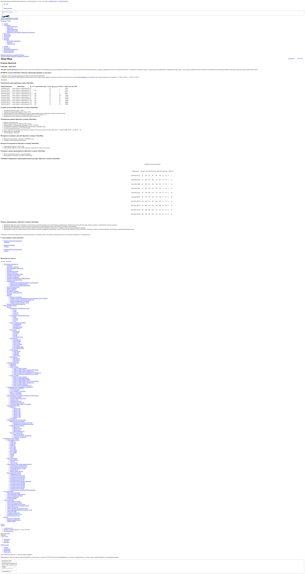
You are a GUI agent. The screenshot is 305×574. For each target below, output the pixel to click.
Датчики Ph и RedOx (16, 397)
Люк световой (14, 462)
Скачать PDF (291, 58)
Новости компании (12, 26)
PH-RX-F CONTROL (16, 394)
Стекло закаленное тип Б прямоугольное (18, 505)
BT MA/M (16, 332)
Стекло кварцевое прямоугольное (16, 494)
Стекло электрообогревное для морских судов (19, 510)
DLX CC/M (16, 342)
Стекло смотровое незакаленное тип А (17, 508)
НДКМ (12, 454)
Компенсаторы (11, 281)
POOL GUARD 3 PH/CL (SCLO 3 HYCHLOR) (26, 381)
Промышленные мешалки (17, 425)
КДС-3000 (13, 448)
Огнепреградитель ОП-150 (17, 478)
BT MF (15, 335)
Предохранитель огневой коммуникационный (22, 490)
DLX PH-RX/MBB (18, 347)
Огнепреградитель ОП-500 (17, 482)
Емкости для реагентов (16, 432)
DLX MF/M (16, 345)
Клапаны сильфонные (13, 277)
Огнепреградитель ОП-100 (17, 487)
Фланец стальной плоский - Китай (19, 302)
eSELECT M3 (17, 417)
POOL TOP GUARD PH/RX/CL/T (22, 385)
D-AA (15, 310)
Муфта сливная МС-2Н (16, 471)
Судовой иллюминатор (13, 512)
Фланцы (9, 295)
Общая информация (12, 29)
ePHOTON (13, 365)
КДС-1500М (13, 451)
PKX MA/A (16, 358)
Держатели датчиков (15, 401)
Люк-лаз (12, 461)
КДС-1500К (13, 450)
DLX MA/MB (17, 341)
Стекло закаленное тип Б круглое (16, 504)
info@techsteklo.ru (82, 77)
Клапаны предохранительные (15, 274)
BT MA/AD (16, 331)
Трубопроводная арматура (11, 49)
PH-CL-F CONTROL (16, 392)
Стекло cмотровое (9, 500)
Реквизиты (10, 28)
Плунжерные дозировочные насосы (20, 315)
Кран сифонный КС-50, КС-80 (18, 467)
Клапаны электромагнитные (14, 279)
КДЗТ (11, 457)
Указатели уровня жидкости (14, 292)
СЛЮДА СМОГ (11, 521)
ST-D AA (15, 312)
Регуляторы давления (13, 291)
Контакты (6, 39)
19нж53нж (7, 242)
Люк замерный (14, 460)
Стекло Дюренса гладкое (13, 501)
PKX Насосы (13, 357)
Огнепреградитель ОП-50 (17, 488)
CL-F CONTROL (14, 390)
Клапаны (9, 269)
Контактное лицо (6, 560)
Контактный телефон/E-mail (9, 563)
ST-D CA (15, 314)
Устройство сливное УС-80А (18, 468)
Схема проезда (11, 43)
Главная (6, 23)
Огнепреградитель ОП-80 (17, 480)
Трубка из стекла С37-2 (13, 515)
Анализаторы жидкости (13, 405)
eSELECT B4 (16, 412)
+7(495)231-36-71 (53, 1)
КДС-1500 (13, 447)
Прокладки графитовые (13, 518)
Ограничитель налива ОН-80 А (18, 465)
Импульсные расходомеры (17, 421)
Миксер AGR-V (17, 428)
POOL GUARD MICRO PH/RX (21, 380)
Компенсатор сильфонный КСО (19, 284)
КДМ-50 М (13, 442)
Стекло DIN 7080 (11, 511)
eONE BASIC (17, 351)
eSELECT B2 (16, 410)
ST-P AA (15, 318)
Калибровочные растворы (17, 402)
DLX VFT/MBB (17, 344)
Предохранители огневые (14, 472)
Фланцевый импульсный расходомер (23, 424)
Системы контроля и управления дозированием (20, 387)
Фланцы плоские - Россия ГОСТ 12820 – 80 (22, 300)
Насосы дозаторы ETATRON (18, 322)
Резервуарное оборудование (11, 438)
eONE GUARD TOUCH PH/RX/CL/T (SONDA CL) (27, 372)
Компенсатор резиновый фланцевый (20, 285)
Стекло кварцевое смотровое (15, 495)
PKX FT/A (16, 361)
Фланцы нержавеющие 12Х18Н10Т (19, 301)
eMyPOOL (13, 364)
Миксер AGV (17, 430)
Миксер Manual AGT (19, 431)
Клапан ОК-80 (14, 470)
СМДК (12, 455)
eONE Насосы (14, 350)
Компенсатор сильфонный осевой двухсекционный (24, 282)
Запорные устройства (13, 267)
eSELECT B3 (16, 411)
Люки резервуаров (12, 458)
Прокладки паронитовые (14, 520)
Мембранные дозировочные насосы (20, 308)
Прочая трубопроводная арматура (16, 304)
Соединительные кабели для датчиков (20, 404)
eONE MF (16, 354)
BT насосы (13, 330)
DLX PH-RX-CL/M (18, 348)
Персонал (9, 42)
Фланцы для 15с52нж (16, 297)
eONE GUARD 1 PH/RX (20, 368)
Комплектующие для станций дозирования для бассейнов (22, 395)
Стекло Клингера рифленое (14, 502)
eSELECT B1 (16, 408)
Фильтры (9, 294)
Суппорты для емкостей (19, 437)
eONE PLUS (16, 355)
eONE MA (16, 352)
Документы (7, 36)
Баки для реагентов (18, 434)
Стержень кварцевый (13, 497)
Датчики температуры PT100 (18, 398)
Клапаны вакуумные (12, 271)
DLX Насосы (13, 338)
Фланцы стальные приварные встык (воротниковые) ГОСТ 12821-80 (29, 298)
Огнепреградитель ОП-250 (17, 477)
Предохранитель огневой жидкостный (20, 481)
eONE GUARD (14, 367)
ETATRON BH (17, 324)
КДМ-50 (12, 441)
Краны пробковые (12, 288)
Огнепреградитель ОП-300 (17, 485)
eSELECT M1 (17, 414)
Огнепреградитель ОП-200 (17, 484)
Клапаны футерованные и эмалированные (18, 278)
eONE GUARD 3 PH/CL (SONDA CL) (23, 371)
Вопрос (4, 566)
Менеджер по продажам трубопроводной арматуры (21, 32)
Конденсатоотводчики (13, 287)
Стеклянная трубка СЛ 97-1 (14, 514)
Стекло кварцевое (9, 491)
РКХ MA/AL (16, 360)
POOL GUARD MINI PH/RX (21, 378)
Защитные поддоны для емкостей (22, 435)
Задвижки (9, 265)
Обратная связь (5, 545)
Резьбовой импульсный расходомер (23, 422)
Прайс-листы (7, 35)
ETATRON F (16, 325)
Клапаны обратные (9, 50)
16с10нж (6, 246)
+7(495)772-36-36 (63, 1)
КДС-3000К (13, 452)
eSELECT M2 (17, 415)
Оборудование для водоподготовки (16, 420)
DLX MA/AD (17, 340)
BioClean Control (17, 327)
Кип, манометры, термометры (15, 268)
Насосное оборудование (10, 305)
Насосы (9, 307)
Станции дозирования (13, 362)
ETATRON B (16, 328)
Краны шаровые (11, 289)
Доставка (6, 38)
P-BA (14, 317)
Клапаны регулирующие (13, 275)
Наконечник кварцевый (13, 492)
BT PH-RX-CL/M (18, 337)
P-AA (14, 321)
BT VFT (15, 334)
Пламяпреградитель (15, 474)
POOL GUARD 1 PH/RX (20, 377)
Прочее (6, 517)
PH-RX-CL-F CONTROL (17, 388)
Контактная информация (13, 41)
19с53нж (6, 251)
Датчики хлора (14, 400)
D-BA (15, 311)
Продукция (7, 33)
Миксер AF (16, 427)
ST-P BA (15, 320)
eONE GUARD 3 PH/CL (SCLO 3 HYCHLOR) (26, 370)
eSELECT (12, 407)
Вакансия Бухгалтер (12, 31)
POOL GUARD (14, 375)
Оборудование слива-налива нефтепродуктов (19, 464)
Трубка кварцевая (12, 498)
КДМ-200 (12, 445)
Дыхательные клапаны (13, 440)
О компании (7, 25)
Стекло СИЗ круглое (12, 507)
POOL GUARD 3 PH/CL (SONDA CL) (23, 382)
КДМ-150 (12, 444)
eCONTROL (13, 418)
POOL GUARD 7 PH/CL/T (20, 384)
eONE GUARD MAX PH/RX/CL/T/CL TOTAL (26, 374)
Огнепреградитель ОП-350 (17, 475)
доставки (14, 75)
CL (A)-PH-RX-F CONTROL (18, 391)
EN (7, 4)
